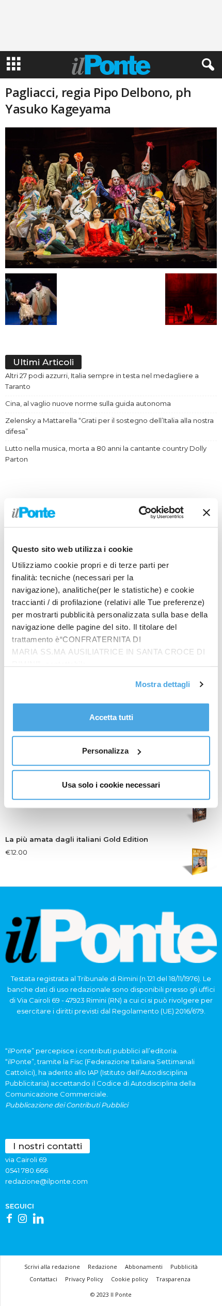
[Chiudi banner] (206, 512)
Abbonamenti (144, 1266)
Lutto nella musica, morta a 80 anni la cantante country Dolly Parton (106, 453)
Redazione (102, 1266)
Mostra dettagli (163, 684)
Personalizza (105, 750)
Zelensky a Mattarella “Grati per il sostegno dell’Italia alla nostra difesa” (109, 425)
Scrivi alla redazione (52, 1266)
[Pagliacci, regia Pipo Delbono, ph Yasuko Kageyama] (111, 197)
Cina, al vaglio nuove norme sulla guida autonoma (88, 403)
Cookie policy (129, 1279)
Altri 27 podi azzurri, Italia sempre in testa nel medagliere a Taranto (102, 380)
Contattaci (43, 1279)
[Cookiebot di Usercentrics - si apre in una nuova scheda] (140, 512)
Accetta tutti (111, 716)
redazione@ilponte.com (46, 1181)
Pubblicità (184, 1266)
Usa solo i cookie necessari (111, 784)
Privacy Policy (84, 1279)
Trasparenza (173, 1279)
